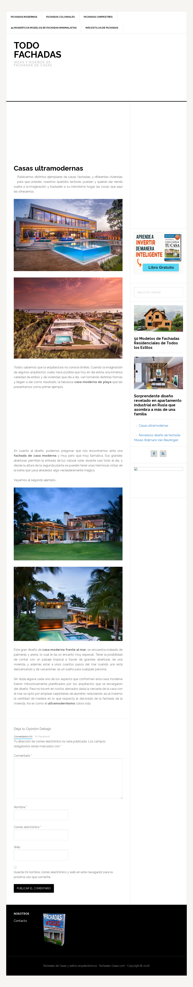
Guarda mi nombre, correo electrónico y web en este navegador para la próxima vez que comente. (63, 874)
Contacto (20, 921)
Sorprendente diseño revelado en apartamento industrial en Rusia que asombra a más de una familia (158, 405)
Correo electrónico (27, 827)
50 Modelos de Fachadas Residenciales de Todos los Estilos (156, 343)
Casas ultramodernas (153, 425)
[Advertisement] (124, 67)
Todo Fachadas (37, 50)
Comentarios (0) (23, 736)
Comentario (23, 755)
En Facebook (42, 736)
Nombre (20, 807)
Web (17, 847)
